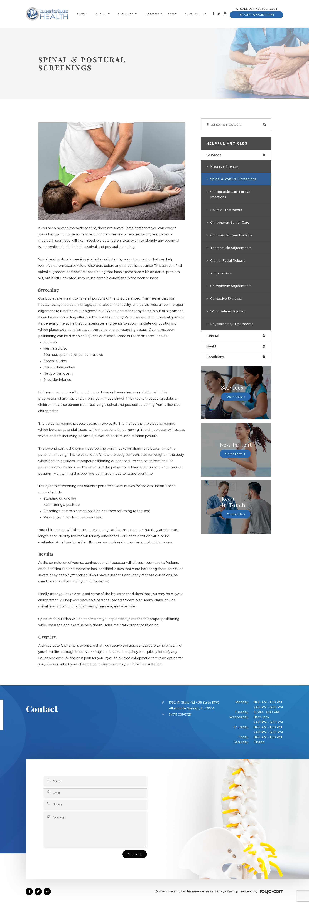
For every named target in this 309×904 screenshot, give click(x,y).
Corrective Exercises (226, 299)
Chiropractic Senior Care (229, 223)
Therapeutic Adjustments (230, 248)
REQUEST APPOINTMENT (256, 14)
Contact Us (196, 14)
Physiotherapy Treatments (231, 324)
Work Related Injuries (227, 311)
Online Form (233, 453)
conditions (215, 357)
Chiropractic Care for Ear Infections (230, 194)
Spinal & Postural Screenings (233, 179)
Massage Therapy (224, 166)
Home (82, 14)
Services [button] (126, 14)
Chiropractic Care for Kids (231, 235)
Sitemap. (233, 891)
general (213, 336)
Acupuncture (220, 273)
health (212, 346)
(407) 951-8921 (265, 9)
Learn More (234, 396)
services (214, 155)
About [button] (101, 14)
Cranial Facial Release (228, 261)
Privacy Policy (215, 891)
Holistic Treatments (226, 210)
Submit (133, 854)
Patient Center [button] (159, 14)
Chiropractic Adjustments (230, 286)
